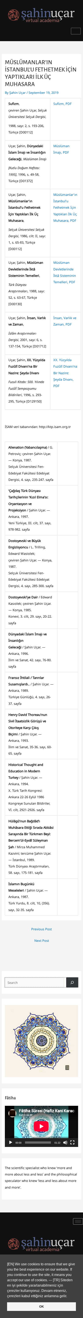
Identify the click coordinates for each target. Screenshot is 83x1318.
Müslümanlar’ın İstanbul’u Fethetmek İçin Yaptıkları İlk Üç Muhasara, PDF (65, 207)
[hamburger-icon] (76, 31)
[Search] (72, 982)
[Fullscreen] (72, 1142)
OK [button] (41, 1306)
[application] (41, 1126)
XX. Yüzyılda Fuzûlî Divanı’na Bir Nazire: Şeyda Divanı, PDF (65, 373)
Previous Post (41, 929)
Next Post (41, 940)
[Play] (10, 1142)
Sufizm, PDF (62, 103)
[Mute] (65, 1142)
